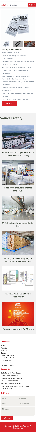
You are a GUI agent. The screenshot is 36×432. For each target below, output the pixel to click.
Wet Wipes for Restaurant (12, 49)
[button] (3, 25)
